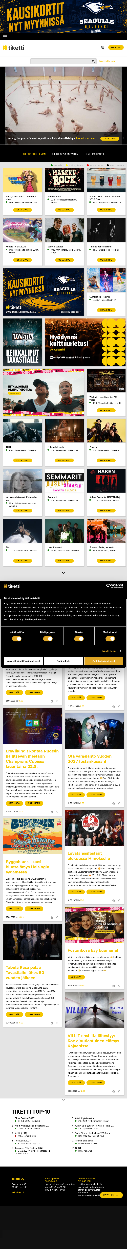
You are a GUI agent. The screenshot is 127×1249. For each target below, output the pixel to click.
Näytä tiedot (109, 651)
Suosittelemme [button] (36, 154)
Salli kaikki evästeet (103, 661)
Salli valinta (63, 661)
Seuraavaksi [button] (95, 154)
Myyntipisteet (111, 1195)
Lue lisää (14, 692)
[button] (4, 138)
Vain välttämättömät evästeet (23, 661)
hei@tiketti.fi (18, 1192)
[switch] (48, 638)
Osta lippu (34, 692)
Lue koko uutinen (85, 138)
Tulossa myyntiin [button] (66, 154)
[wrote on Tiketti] (32, 726)
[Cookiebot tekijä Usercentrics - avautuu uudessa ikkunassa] (108, 586)
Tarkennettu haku (107, 61)
